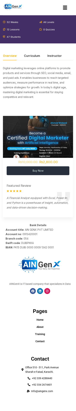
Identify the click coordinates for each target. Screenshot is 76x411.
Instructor (54, 56)
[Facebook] (33, 291)
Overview (10, 56)
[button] (65, 7)
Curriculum (32, 56)
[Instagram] (47, 291)
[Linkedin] (40, 291)
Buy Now (38, 170)
